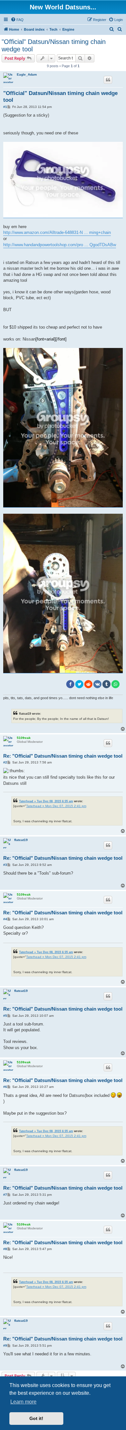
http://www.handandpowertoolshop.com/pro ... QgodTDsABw (59, 244)
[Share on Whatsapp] (115, 684)
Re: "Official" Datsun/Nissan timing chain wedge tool (62, 756)
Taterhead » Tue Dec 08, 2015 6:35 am (46, 801)
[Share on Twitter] (79, 684)
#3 (5, 865)
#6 (5, 1086)
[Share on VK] (97, 684)
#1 (5, 107)
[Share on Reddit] (88, 684)
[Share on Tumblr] (106, 684)
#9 (5, 1345)
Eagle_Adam (27, 74)
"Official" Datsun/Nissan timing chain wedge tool (54, 45)
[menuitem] (17, 20)
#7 (5, 1194)
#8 (5, 1249)
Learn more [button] (23, 1401)
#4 (5, 919)
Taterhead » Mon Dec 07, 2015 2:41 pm (56, 806)
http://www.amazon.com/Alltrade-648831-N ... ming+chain (57, 232)
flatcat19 (21, 840)
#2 (5, 762)
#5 (5, 1015)
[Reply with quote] (108, 80)
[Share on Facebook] (70, 684)
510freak (24, 738)
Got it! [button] (36, 1418)
